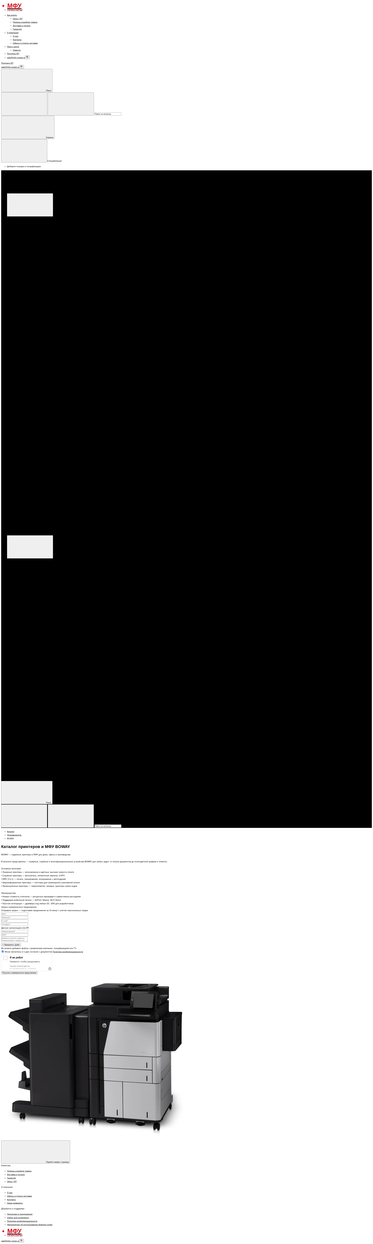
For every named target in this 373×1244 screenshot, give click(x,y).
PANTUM (23, 271)
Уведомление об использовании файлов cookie (29, 1224)
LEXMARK (29, 379)
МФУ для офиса (26, 253)
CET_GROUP (30, 407)
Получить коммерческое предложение (19, 973)
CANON (22, 232)
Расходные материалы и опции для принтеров (41, 274)
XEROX (22, 236)
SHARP (27, 354)
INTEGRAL (29, 417)
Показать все (25, 257)
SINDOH (28, 344)
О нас (15, 36)
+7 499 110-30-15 (21, 501)
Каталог (54, 191)
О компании (13, 32)
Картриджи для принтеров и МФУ (29, 299)
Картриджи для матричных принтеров (37, 393)
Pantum (22, 243)
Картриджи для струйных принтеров (36, 365)
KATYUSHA (29, 337)
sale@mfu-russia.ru (16, 57)
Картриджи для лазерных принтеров (36, 306)
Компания (12, 773)
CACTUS (28, 403)
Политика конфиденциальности (68, 952)
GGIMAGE (29, 414)
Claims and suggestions (18, 1217)
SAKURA (28, 424)
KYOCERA (23, 288)
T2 (25, 428)
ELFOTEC (29, 410)
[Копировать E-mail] (27, 57)
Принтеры (17, 260)
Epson (21, 239)
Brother (22, 250)
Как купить (12, 15)
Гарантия (17, 29)
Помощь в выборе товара (25, 22)
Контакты (17, 39)
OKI (26, 382)
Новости (17, 50)
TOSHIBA (28, 386)
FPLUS (27, 333)
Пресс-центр (13, 46)
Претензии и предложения (19, 1214)
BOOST (28, 330)
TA (25, 431)
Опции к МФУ (25, 225)
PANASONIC (30, 340)
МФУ (15, 218)
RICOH (27, 347)
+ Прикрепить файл (11, 945)
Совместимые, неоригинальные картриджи (39, 396)
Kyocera (22, 246)
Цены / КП (17, 18)
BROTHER (24, 292)
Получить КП (13, 53)
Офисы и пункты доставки (25, 43)
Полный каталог (59, 533)
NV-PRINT (29, 421)
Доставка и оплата (21, 25)
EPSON (22, 285)
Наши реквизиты (15, 1203)
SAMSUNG (29, 351)
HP (20, 229)
